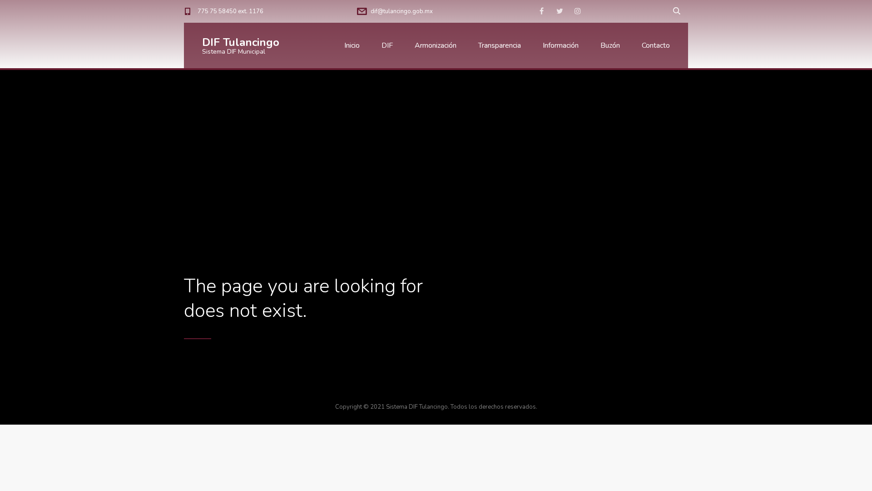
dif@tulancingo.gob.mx (402, 11)
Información (561, 45)
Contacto (656, 45)
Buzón (610, 45)
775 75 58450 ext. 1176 (230, 11)
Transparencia (499, 45)
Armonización (435, 45)
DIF (387, 45)
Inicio (352, 45)
